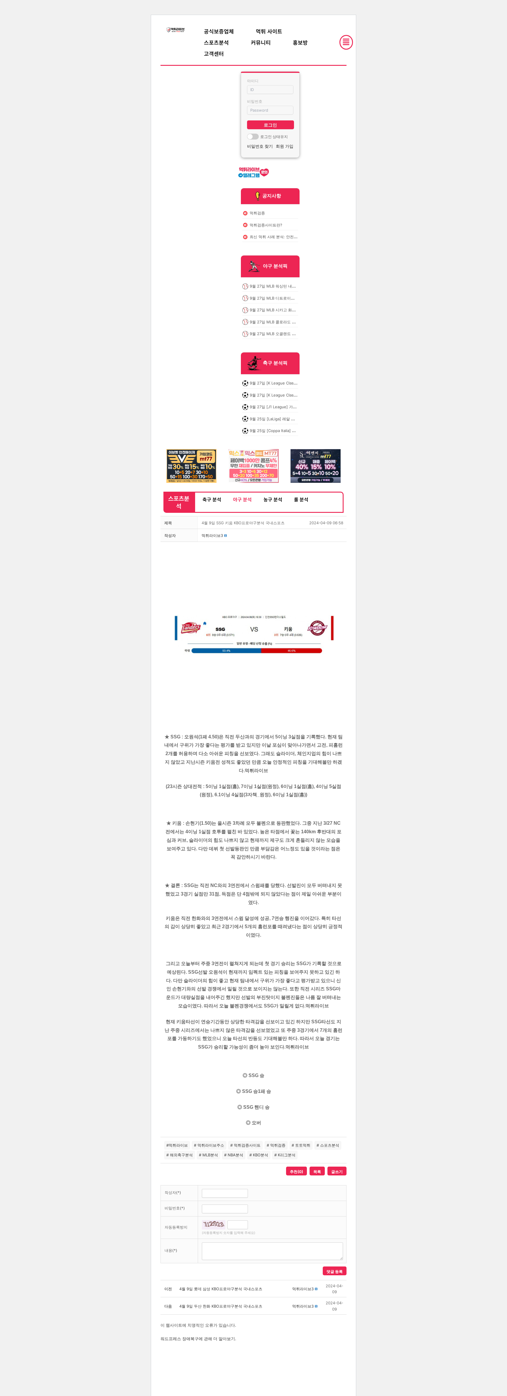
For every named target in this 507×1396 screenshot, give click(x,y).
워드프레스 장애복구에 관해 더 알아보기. (198, 1338)
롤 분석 (301, 499)
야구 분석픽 (275, 266)
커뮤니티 (261, 42)
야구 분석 (242, 499)
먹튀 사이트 (269, 31)
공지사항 (271, 196)
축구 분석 (211, 499)
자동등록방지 (176, 1227)
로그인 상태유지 (274, 136)
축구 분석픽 (275, 363)
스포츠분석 (216, 42)
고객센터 (214, 53)
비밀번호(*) (175, 1208)
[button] (212, 535)
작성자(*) (173, 1192)
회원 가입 (284, 146)
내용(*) (171, 1250)
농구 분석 (272, 499)
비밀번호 (254, 101)
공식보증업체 (219, 31)
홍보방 (300, 42)
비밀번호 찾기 (260, 146)
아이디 (252, 80)
